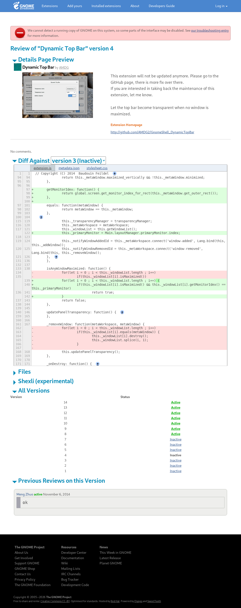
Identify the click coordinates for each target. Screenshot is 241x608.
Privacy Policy (25, 579)
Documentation (72, 558)
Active (175, 402)
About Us (21, 552)
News (104, 547)
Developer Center (73, 552)
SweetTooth (154, 601)
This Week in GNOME (115, 552)
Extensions (50, 6)
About (134, 6)
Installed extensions (106, 6)
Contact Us (23, 574)
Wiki (64, 563)
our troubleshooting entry (210, 30)
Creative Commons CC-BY (55, 601)
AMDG (64, 67)
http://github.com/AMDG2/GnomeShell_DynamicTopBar (152, 132)
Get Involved (24, 558)
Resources (68, 547)
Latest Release (110, 558)
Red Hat (115, 601)
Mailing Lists (70, 568)
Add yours (74, 6)
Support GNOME (27, 563)
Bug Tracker (70, 579)
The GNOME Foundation (33, 585)
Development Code (75, 585)
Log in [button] (220, 6)
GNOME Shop (25, 568)
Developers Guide (162, 6)
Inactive (175, 439)
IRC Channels (71, 574)
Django (138, 601)
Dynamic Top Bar (38, 67)
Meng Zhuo (24, 494)
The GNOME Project (29, 547)
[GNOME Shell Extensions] (24, 6)
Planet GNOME (111, 563)
